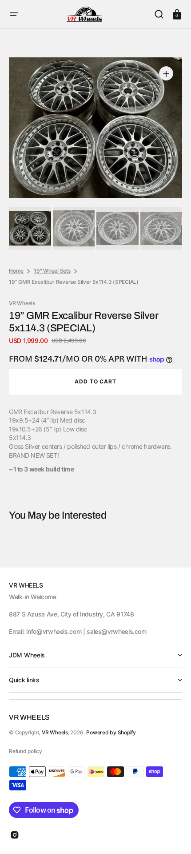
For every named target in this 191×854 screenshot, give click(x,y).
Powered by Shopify (111, 732)
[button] (14, 14)
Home (16, 270)
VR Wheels (55, 732)
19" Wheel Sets (52, 270)
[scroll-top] (172, 835)
